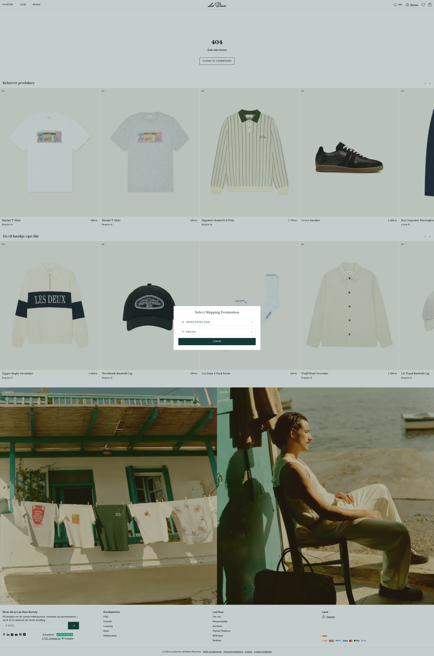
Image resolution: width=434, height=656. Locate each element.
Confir (217, 341)
